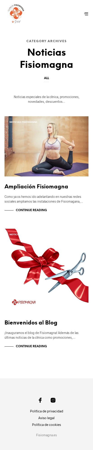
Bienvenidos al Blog (31, 323)
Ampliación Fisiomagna (36, 187)
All (46, 78)
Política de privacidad (46, 411)
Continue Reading (31, 210)
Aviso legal (46, 418)
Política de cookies (46, 425)
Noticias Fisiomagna (23, 122)
